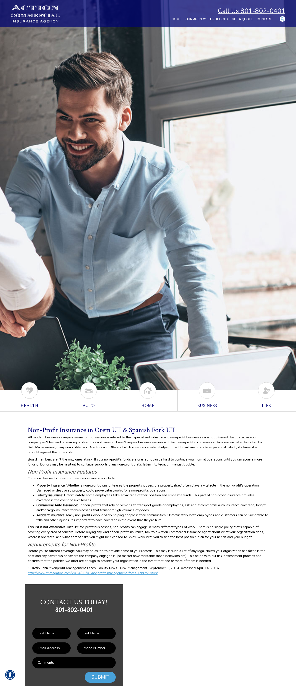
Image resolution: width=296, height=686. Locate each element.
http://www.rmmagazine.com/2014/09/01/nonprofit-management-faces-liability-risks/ (93, 573)
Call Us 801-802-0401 (251, 11)
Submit (100, 677)
